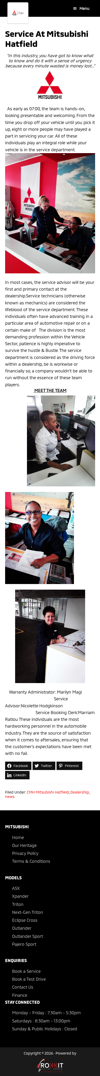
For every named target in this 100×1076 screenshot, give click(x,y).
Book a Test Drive (29, 979)
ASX (16, 888)
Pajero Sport (24, 944)
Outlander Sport (27, 936)
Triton (17, 904)
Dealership (79, 792)
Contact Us (22, 987)
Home (18, 837)
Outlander (21, 928)
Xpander (20, 896)
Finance (19, 995)
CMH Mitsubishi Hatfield (48, 792)
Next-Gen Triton (27, 912)
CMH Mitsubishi (18, 12)
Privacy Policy (25, 853)
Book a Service (26, 971)
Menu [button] (85, 8)
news (9, 796)
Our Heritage (24, 845)
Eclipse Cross (24, 920)
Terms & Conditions (31, 861)
